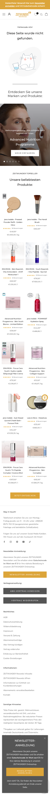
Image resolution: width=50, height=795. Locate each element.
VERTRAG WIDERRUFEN (24, 600)
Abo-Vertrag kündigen (12, 644)
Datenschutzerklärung (12, 622)
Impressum (8, 631)
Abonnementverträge (12, 640)
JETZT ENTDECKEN (25, 496)
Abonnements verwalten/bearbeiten (18, 690)
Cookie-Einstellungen (12, 658)
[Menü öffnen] (3, 14)
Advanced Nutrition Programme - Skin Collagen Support (37, 371)
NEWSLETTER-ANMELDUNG (25, 772)
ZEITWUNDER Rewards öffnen (16, 678)
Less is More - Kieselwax (37, 418)
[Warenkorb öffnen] (46, 14)
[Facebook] (4, 541)
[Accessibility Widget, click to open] (45, 397)
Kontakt (6, 695)
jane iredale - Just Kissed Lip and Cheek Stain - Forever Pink (13, 420)
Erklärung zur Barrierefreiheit (15, 654)
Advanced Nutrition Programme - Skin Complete (37, 470)
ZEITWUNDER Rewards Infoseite (17, 673)
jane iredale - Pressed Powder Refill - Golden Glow (13, 222)
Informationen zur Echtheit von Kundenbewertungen (16, 684)
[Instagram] (11, 541)
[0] (35, 14)
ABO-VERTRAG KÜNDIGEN (25, 591)
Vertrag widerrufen (11, 649)
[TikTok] (30, 541)
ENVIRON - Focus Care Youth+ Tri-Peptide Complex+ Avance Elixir (13, 470)
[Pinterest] (17, 541)
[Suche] (41, 14)
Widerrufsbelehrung (12, 626)
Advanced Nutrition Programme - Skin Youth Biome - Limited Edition (13, 321)
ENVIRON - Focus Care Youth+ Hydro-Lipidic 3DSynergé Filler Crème (13, 371)
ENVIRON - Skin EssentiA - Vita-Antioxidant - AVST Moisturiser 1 (13, 272)
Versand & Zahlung (11, 635)
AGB (5, 617)
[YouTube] (23, 541)
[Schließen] (45, 738)
